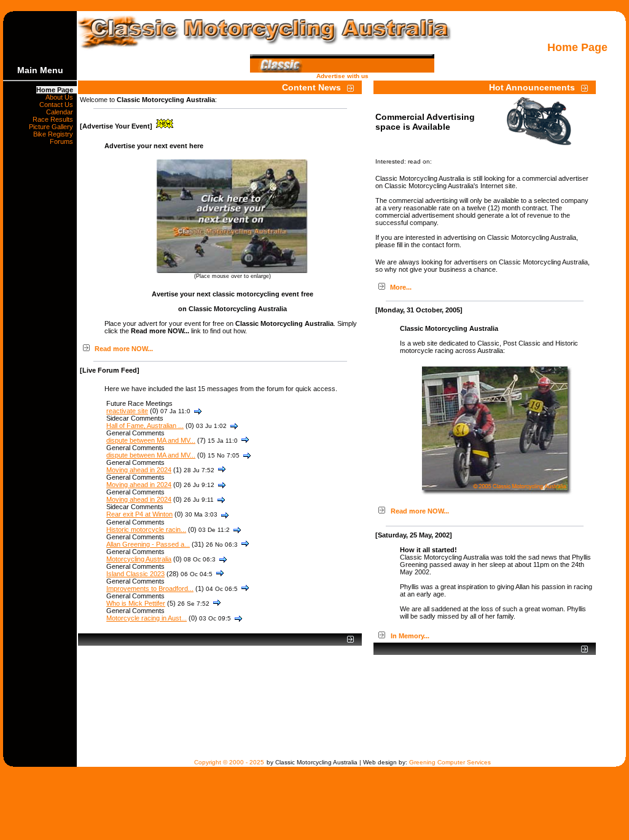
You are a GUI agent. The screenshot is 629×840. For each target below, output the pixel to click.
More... (401, 287)
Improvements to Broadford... (149, 588)
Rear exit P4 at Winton (139, 514)
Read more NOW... (124, 348)
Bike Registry (55, 134)
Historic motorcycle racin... (146, 529)
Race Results (55, 119)
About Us (61, 97)
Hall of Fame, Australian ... (145, 425)
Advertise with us (342, 76)
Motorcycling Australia (138, 559)
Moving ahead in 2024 (138, 469)
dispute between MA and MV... (150, 440)
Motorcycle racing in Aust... (146, 618)
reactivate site (127, 410)
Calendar (61, 112)
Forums (63, 141)
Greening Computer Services (450, 762)
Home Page (56, 89)
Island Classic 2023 (135, 573)
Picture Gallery (53, 126)
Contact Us (58, 104)
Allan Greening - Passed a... (148, 544)
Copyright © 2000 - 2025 (229, 762)
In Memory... (410, 636)
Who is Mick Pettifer (135, 603)
